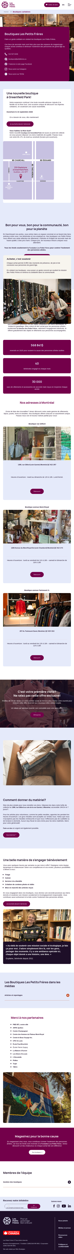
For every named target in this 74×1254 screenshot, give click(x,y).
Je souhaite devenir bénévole (20, 124)
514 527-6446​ (13, 54)
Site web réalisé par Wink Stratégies (14, 1249)
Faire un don (53, 5)
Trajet (15, 1064)
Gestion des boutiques (12, 1182)
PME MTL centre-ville (20, 1024)
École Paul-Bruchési (20, 1044)
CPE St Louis (18, 1041)
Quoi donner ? (11, 835)
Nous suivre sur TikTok (16, 74)
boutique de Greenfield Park (31, 133)
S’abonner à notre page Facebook (20, 64)
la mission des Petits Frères (27, 328)
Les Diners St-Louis (20, 1054)
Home (6, 12)
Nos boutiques (37, 1153)
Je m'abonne (34, 1206)
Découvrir (37, 491)
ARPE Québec (18, 1028)
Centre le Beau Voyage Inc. (22, 1037)
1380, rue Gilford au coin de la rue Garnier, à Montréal (31, 807)
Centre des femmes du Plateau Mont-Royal (28, 1034)
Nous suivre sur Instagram (17, 69)
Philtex (15, 1060)
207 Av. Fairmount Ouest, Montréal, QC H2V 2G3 (37, 631)
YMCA (15, 1067)
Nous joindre (63, 1221)
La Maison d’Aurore (20, 1050)
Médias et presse (64, 1228)
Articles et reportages (13, 995)
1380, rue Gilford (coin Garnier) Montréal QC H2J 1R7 (37, 465)
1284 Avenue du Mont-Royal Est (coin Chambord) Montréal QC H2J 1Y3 (37, 548)
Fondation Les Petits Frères (39, 248)
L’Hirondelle (17, 1057)
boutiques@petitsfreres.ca (17, 59)
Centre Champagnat (20, 1031)
